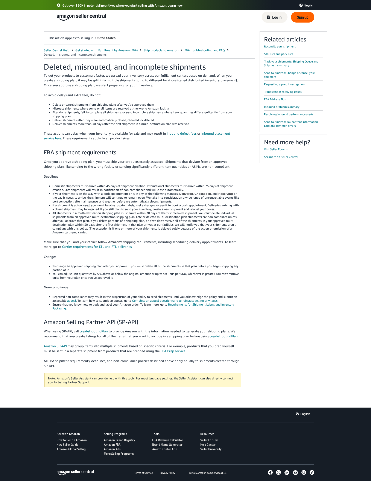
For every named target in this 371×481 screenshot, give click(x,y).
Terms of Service (143, 473)
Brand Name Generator (167, 444)
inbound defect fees (181, 133)
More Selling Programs (119, 453)
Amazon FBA (112, 444)
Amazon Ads (112, 449)
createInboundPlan (94, 331)
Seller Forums (209, 440)
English (305, 414)
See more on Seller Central (281, 156)
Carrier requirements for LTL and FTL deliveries (97, 246)
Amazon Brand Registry (119, 440)
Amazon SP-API (55, 346)
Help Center (208, 444)
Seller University (211, 449)
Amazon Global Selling (71, 449)
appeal (71, 300)
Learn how (175, 5)
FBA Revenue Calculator (167, 440)
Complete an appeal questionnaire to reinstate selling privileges (174, 300)
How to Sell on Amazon (72, 440)
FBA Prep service (173, 351)
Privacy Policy (167, 473)
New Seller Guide (67, 444)
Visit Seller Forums (276, 149)
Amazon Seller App (164, 449)
